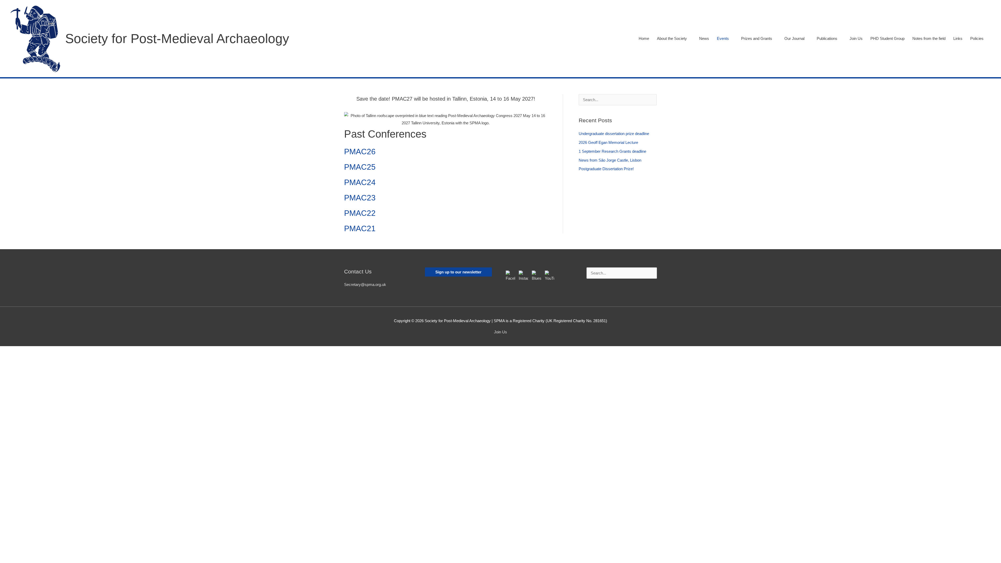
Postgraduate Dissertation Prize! (606, 169)
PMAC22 (360, 213)
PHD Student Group (887, 38)
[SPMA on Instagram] (523, 275)
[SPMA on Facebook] (510, 275)
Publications (827, 38)
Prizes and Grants (756, 38)
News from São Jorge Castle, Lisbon (610, 160)
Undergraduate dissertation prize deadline (614, 133)
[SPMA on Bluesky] (536, 275)
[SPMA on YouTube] (549, 275)
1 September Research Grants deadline (612, 151)
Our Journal (794, 38)
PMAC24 (360, 182)
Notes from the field (928, 38)
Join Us (856, 38)
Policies (977, 38)
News (704, 38)
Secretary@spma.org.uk (365, 284)
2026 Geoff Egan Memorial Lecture (608, 142)
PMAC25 (360, 167)
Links (957, 38)
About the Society (672, 38)
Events (723, 38)
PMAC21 (360, 228)
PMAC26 (360, 151)
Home (644, 38)
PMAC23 (360, 197)
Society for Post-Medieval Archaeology (177, 38)
